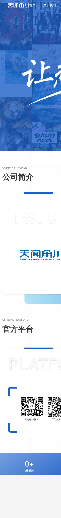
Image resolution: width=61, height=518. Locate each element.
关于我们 (49, 5)
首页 (32, 5)
